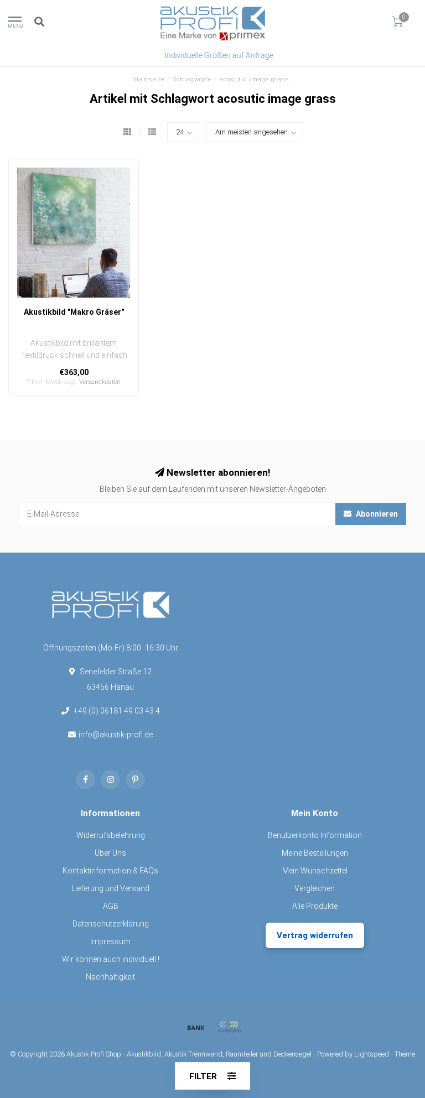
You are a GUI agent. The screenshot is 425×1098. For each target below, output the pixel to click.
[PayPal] (229, 1027)
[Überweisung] (196, 1027)
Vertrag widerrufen (315, 935)
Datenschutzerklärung (110, 923)
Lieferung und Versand (110, 888)
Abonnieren (376, 513)
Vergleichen (314, 888)
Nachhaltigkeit (110, 976)
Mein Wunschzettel (315, 870)
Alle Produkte (315, 906)
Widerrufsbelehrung (110, 835)
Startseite (148, 79)
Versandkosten (100, 382)
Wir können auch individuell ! (110, 959)
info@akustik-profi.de (116, 734)
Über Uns (110, 853)
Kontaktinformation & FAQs (110, 870)
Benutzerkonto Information (315, 835)
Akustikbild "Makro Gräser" (74, 312)
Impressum (110, 941)
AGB (110, 906)
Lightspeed (371, 1054)
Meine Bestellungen (315, 853)
